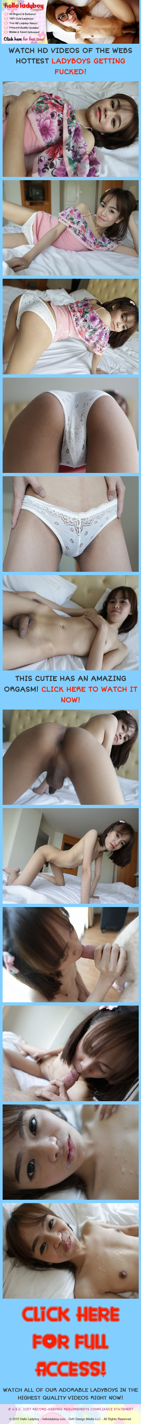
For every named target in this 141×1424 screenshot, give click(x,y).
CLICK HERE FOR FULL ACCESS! (71, 1342)
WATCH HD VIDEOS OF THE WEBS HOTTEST (70, 61)
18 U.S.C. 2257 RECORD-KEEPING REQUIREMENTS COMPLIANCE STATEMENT (70, 1409)
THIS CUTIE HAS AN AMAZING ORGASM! (70, 689)
